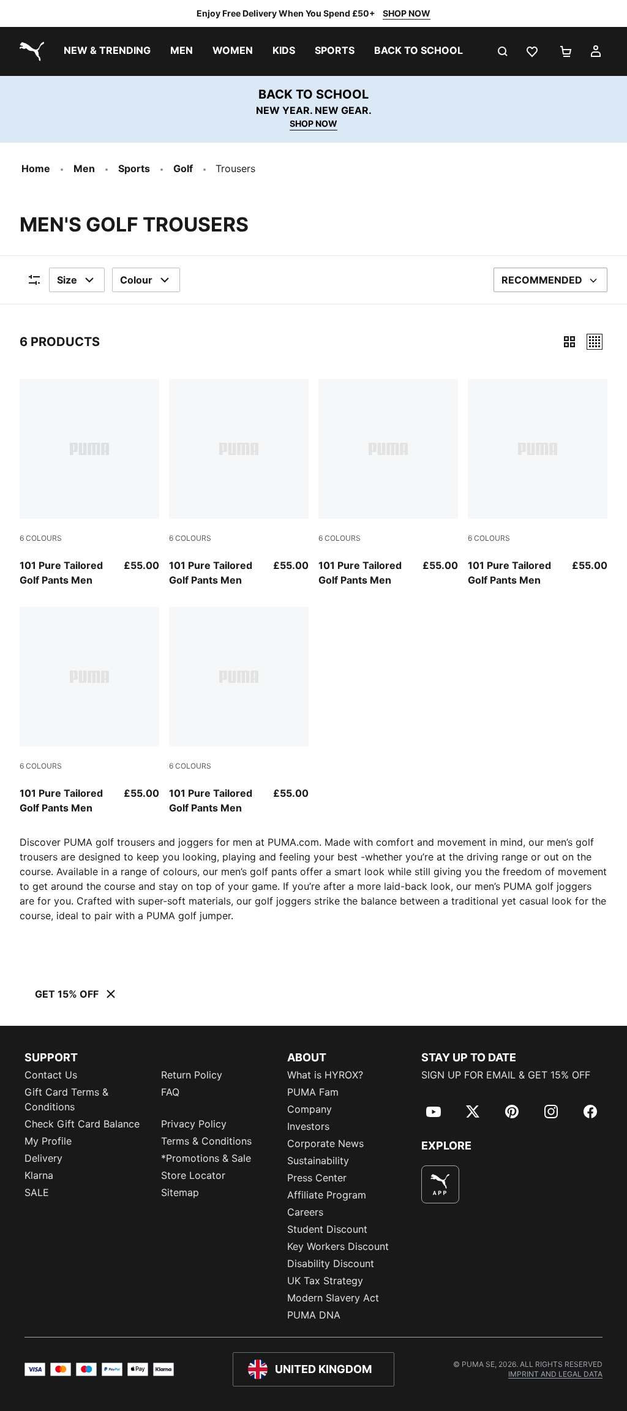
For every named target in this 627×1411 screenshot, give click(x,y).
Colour (136, 280)
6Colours (41, 538)
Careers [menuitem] (305, 1212)
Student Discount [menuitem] (327, 1229)
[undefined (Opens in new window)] (440, 1184)
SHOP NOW (406, 13)
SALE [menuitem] (36, 1192)
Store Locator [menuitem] (193, 1175)
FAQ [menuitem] (170, 1092)
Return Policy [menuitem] (191, 1075)
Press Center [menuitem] (317, 1178)
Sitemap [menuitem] (180, 1192)
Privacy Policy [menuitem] (194, 1124)
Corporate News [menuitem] (325, 1143)
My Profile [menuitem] (48, 1141)
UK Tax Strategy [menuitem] (325, 1280)
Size (67, 280)
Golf (183, 168)
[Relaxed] (594, 342)
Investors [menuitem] (308, 1126)
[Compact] (569, 341)
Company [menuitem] (309, 1109)
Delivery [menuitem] (43, 1158)
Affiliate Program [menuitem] (326, 1195)
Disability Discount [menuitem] (330, 1263)
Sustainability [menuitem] (318, 1160)
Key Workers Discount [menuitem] (338, 1246)
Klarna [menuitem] (38, 1175)
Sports (134, 168)
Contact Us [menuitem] (50, 1075)
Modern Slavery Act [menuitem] (333, 1298)
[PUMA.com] (29, 51)
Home (35, 168)
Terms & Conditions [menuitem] (206, 1141)
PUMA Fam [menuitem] (313, 1092)
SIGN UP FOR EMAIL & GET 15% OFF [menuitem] (505, 1075)
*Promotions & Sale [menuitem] (206, 1158)
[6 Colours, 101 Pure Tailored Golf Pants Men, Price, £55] (89, 483)
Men (84, 168)
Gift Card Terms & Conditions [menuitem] (66, 1099)
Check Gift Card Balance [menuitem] (82, 1124)
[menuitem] (107, 51)
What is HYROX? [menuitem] (325, 1075)
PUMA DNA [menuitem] (313, 1315)
